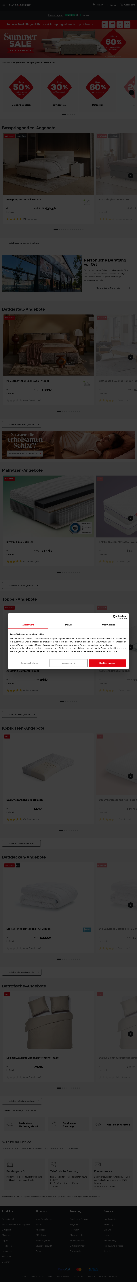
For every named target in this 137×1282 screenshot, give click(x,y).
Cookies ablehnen (29, 663)
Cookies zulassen (107, 663)
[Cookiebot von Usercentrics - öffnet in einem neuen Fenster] (115, 617)
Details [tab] (68, 625)
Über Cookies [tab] (108, 625)
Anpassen (67, 663)
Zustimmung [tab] (28, 625)
